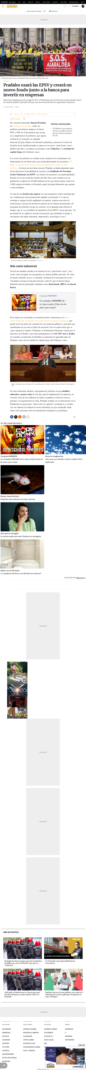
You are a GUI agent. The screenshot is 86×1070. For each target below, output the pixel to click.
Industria (37, 2)
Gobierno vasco (29, 114)
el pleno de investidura (22, 125)
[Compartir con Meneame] (20, 417)
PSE (21, 114)
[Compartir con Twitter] (15, 417)
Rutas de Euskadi (9, 1058)
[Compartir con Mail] (24, 417)
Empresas (6, 1033)
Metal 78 (30, 2)
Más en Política (11, 932)
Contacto (48, 1036)
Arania (24, 2)
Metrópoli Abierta (74, 2)
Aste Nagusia (12, 2)
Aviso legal (49, 1040)
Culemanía (55, 2)
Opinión (5, 1043)
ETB (19, 2)
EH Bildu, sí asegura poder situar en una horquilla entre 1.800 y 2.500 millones (41, 164)
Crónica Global (46, 2)
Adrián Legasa (15, 119)
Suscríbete (48, 1033)
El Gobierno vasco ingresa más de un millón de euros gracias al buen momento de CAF (62, 131)
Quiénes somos (50, 1029)
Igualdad (6, 1061)
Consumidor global (31, 1047)
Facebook (69, 1029)
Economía (6, 1029)
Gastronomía (8, 1054)
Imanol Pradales (41, 114)
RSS (45, 1043)
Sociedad (6, 1040)
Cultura (5, 1047)
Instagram (69, 1040)
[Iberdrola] (53, 11)
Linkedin (68, 1036)
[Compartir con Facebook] (11, 417)
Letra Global (63, 2)
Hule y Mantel (29, 1050)
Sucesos (5, 1050)
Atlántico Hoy (29, 1043)
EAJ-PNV (16, 114)
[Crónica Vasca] (34, 6)
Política (6, 81)
